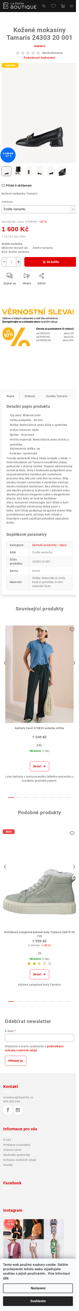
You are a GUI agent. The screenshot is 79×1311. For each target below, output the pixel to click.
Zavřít (24, 323)
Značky (8, 1164)
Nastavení (38, 1288)
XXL (39, 745)
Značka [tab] (57, 396)
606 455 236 (11, 1101)
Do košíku (53, 261)
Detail (37, 766)
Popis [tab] (10, 396)
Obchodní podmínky (16, 1154)
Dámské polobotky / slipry (49, 545)
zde (6, 1278)
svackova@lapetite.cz (18, 1097)
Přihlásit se (15, 1060)
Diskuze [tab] (30, 396)
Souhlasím (38, 1301)
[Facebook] (8, 1110)
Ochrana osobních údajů (19, 1159)
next (74, 663)
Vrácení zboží (12, 1149)
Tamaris (39, 46)
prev (5, 663)
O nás (7, 1139)
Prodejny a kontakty (16, 1144)
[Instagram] (17, 1110)
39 (39, 953)
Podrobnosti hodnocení (39, 57)
